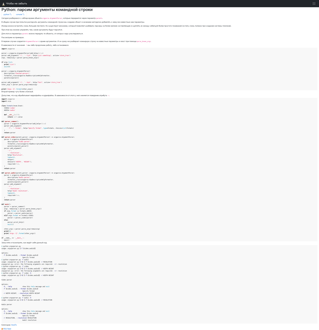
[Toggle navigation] (314, 3)
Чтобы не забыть (16, 3)
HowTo (14, 325)
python (7, 14)
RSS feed (7, 329)
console (19, 14)
